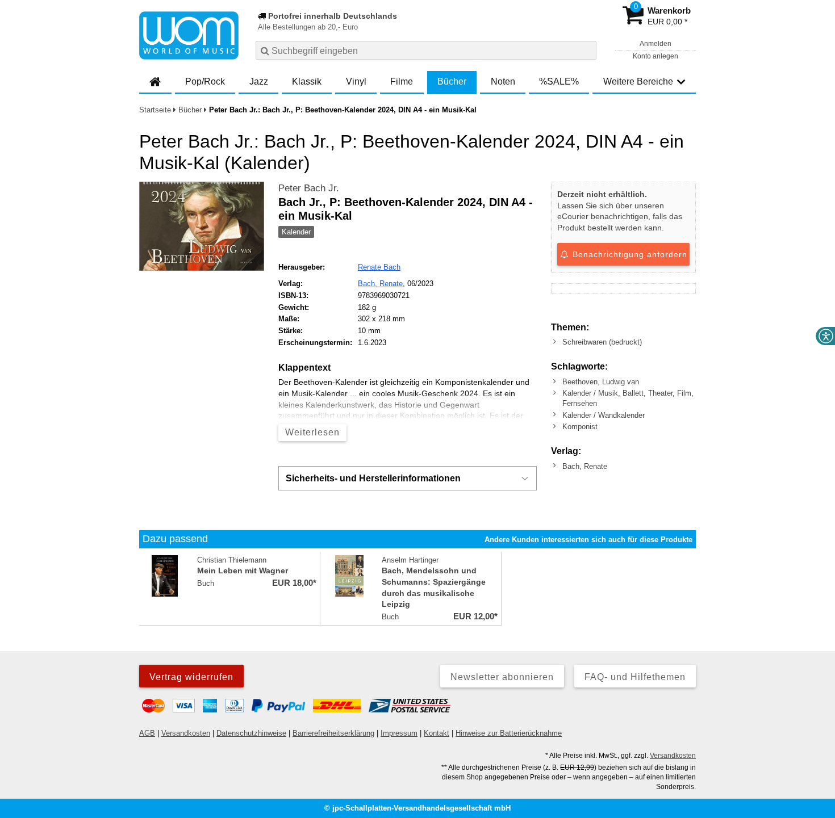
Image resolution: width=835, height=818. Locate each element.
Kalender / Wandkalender (603, 415)
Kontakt (436, 733)
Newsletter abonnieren (502, 677)
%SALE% (559, 81)
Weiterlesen (312, 432)
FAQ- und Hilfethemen (635, 677)
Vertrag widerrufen (191, 677)
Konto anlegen (655, 56)
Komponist (580, 426)
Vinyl (356, 81)
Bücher (451, 81)
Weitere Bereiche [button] (638, 81)
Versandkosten (185, 733)
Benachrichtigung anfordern (628, 254)
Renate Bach (379, 267)
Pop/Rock (205, 81)
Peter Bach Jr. (308, 188)
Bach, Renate (380, 283)
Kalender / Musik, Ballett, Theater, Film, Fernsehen (628, 398)
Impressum (399, 733)
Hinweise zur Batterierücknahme (509, 733)
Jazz (258, 81)
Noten (503, 81)
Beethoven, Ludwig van (600, 381)
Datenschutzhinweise (251, 733)
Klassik (307, 81)
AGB (147, 733)
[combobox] (426, 50)
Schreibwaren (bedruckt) (602, 342)
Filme (401, 81)
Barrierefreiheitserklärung (333, 733)
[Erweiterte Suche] (586, 50)
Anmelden (655, 44)
